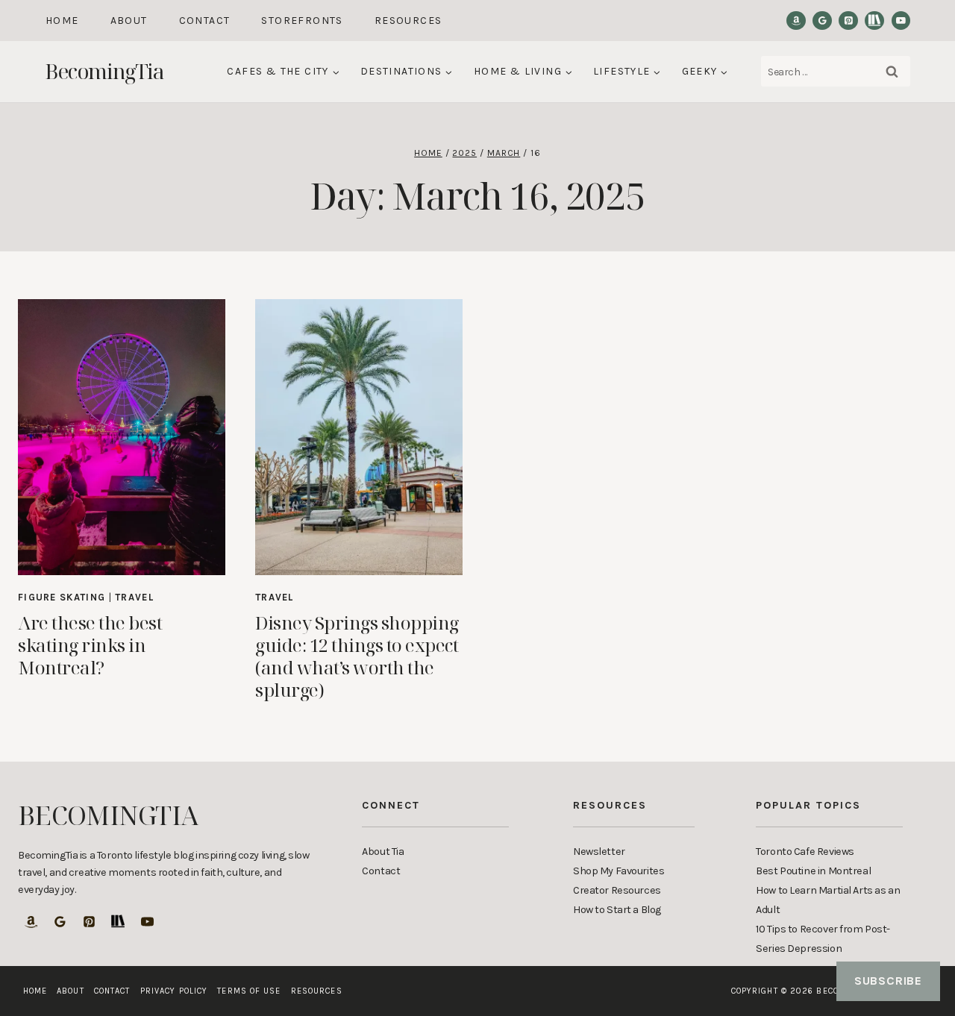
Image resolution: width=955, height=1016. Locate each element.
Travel (134, 597)
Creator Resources (617, 890)
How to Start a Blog (617, 909)
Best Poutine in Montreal (813, 871)
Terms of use (249, 991)
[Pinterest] (848, 21)
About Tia (383, 851)
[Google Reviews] (822, 21)
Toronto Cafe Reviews (805, 851)
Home (62, 20)
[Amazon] (796, 21)
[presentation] (121, 437)
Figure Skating (61, 597)
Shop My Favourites (618, 871)
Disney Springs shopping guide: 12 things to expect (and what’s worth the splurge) (357, 656)
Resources (408, 20)
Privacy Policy (173, 991)
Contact (205, 20)
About (129, 20)
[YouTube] (901, 21)
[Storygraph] (874, 21)
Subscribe (888, 980)
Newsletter (599, 851)
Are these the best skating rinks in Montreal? (90, 645)
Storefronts (301, 20)
